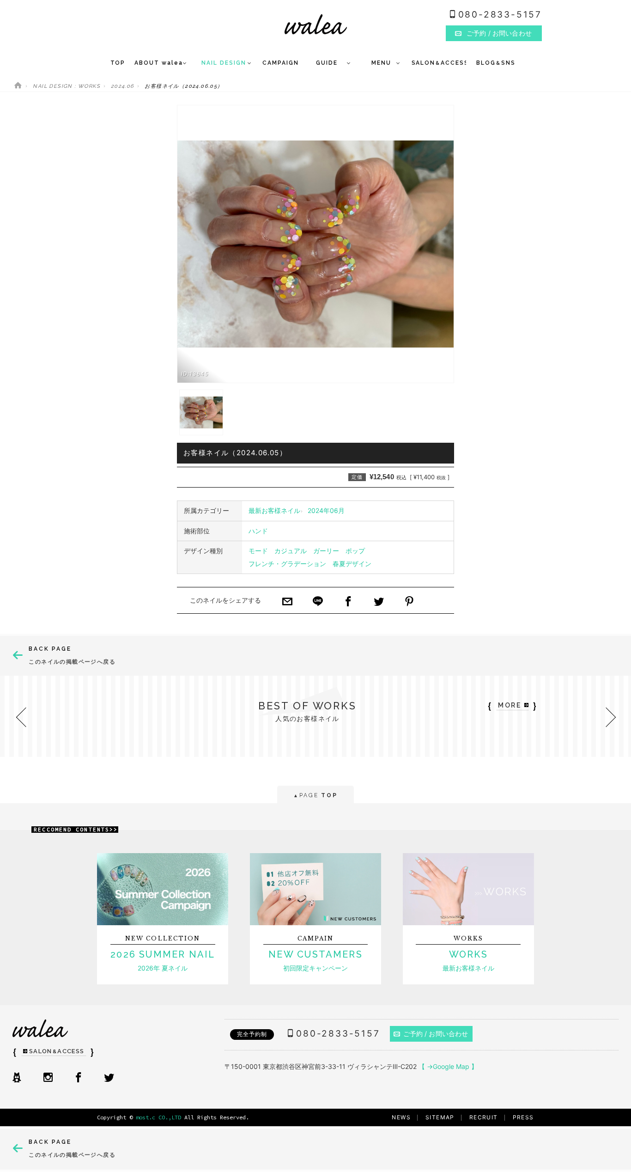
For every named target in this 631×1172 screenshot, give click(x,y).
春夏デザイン (352, 564)
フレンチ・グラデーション (287, 564)
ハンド (258, 531)
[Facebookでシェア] (348, 602)
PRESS (523, 1117)
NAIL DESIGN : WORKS (66, 86)
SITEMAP (440, 1117)
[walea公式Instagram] (48, 1078)
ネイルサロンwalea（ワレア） (316, 24)
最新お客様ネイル (274, 510)
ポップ (355, 551)
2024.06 (122, 86)
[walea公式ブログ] (16, 1078)
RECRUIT (483, 1117)
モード (258, 551)
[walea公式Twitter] (109, 1078)
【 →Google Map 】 (448, 1066)
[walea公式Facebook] (78, 1078)
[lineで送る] (318, 602)
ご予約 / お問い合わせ (435, 1034)
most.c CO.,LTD (158, 1117)
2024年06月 (326, 510)
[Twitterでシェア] (379, 602)
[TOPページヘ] (18, 86)
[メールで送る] (287, 602)
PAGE (315, 795)
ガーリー (326, 551)
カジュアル (290, 551)
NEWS (401, 1117)
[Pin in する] (409, 602)
